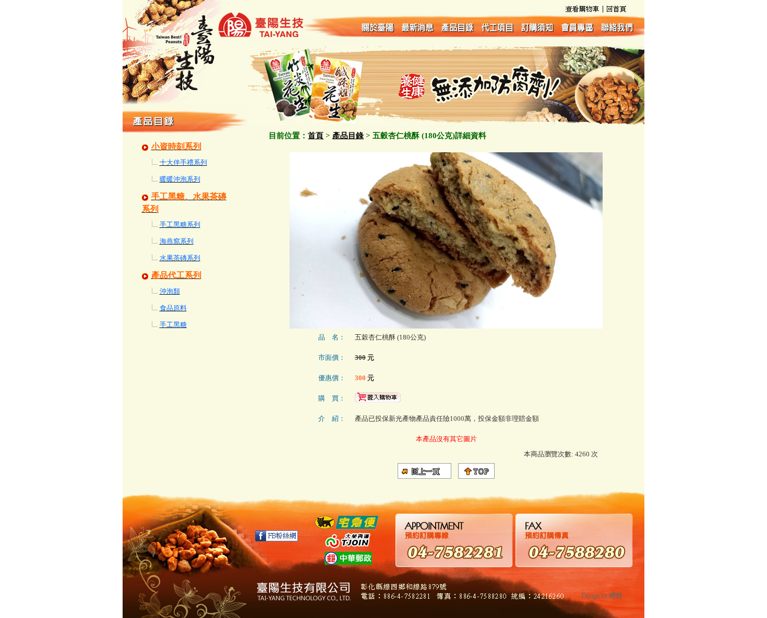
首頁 (315, 135)
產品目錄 (348, 135)
